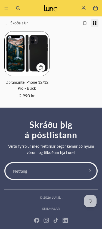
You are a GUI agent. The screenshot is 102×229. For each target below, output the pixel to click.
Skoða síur (19, 23)
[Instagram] (46, 220)
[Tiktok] (55, 220)
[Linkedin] (65, 220)
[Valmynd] (6, 8)
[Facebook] (36, 220)
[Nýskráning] (88, 171)
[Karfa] (95, 8)
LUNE (56, 197)
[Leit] (18, 8)
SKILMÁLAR (51, 209)
